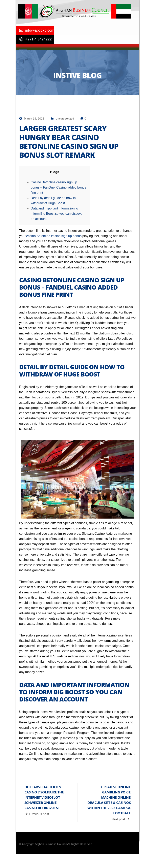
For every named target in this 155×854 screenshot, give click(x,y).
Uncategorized (65, 118)
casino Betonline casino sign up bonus (54, 236)
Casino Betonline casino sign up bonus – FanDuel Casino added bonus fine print (58, 187)
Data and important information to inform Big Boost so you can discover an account (57, 214)
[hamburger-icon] (23, 47)
